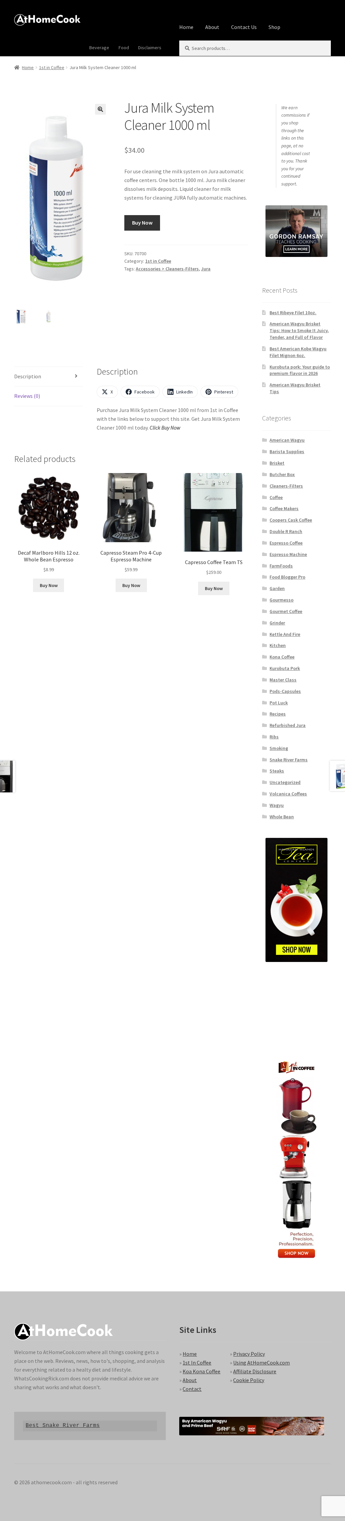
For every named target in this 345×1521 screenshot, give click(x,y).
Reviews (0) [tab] (27, 395)
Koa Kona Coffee (201, 1371)
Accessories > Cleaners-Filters (167, 269)
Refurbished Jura (288, 725)
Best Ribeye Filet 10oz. (293, 313)
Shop (274, 27)
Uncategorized (285, 782)
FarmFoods (281, 566)
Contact (192, 1388)
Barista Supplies (287, 451)
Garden (277, 588)
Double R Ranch (286, 531)
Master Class (283, 680)
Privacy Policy (249, 1353)
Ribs (274, 737)
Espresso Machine (288, 554)
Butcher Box (282, 474)
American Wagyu (287, 440)
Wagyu (277, 805)
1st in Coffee (51, 67)
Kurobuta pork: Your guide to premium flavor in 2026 (300, 370)
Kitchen (278, 645)
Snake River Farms (289, 760)
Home (186, 27)
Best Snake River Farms (63, 1426)
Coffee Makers (284, 508)
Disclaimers (149, 48)
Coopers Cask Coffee (291, 520)
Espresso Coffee (286, 543)
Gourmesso (281, 600)
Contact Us (244, 27)
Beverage (99, 48)
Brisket (277, 463)
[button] (100, 109)
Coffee (276, 497)
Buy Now (142, 222)
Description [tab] (27, 376)
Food (124, 48)
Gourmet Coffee (286, 611)
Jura (206, 269)
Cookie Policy (248, 1380)
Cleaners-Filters (286, 486)
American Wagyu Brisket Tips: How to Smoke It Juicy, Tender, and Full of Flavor (299, 330)
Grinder (277, 623)
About (212, 27)
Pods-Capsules (285, 691)
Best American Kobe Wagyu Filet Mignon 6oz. (298, 352)
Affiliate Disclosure (254, 1371)
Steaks (277, 771)
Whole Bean (282, 817)
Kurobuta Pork (285, 668)
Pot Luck (279, 703)
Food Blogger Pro (287, 577)
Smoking (279, 748)
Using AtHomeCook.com (261, 1362)
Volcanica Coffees (288, 794)
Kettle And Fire (285, 634)
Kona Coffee (282, 657)
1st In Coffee (197, 1362)
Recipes (278, 714)
